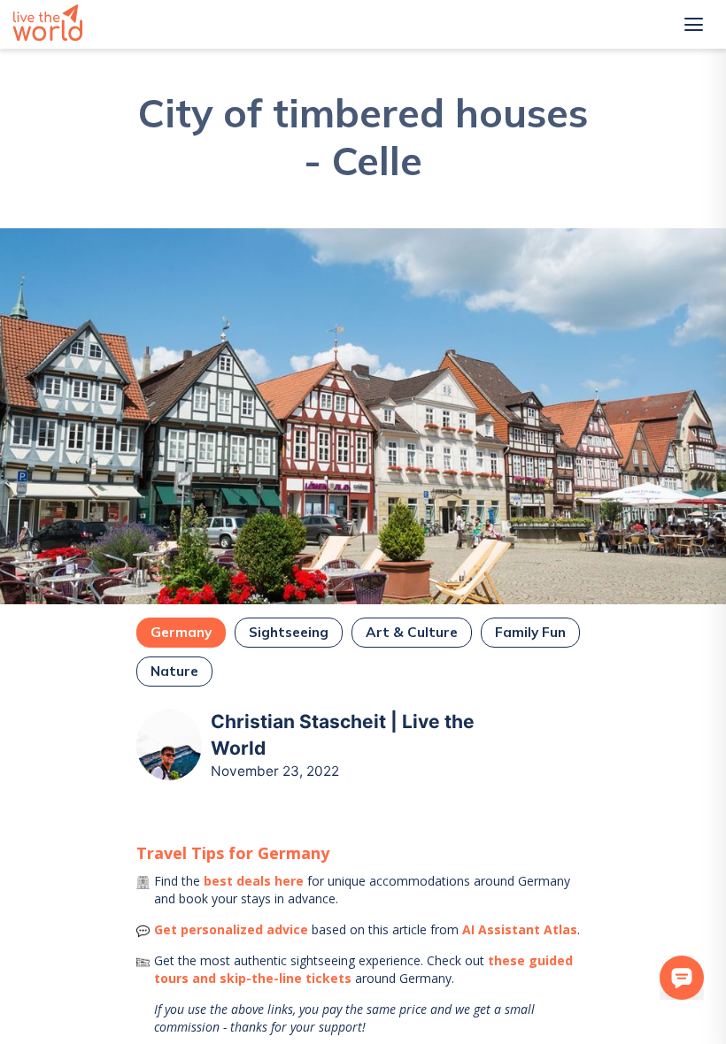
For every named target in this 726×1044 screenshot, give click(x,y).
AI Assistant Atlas (519, 929)
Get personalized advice (231, 929)
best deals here (254, 880)
